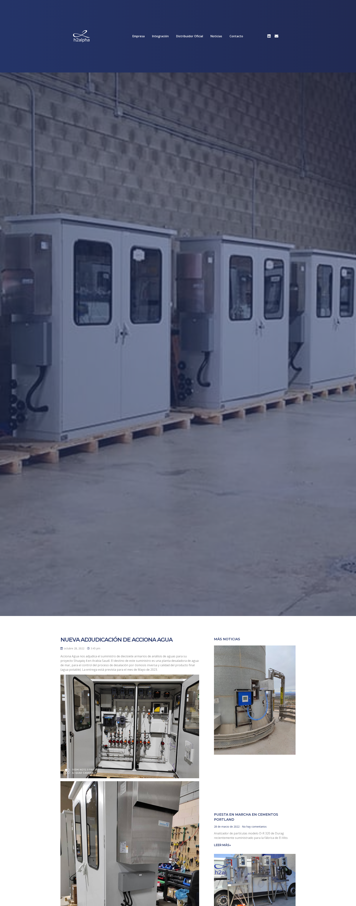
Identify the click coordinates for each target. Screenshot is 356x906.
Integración (160, 36)
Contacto (236, 36)
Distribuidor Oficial (189, 36)
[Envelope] (276, 36)
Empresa (138, 36)
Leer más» (222, 845)
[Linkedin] (269, 36)
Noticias (216, 36)
